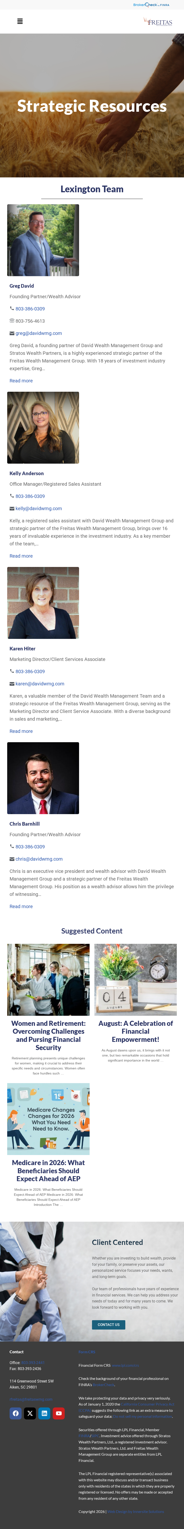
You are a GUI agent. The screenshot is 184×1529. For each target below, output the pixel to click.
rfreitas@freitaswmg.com (31, 1399)
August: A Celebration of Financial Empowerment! (135, 1031)
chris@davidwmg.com (39, 859)
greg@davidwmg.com (39, 333)
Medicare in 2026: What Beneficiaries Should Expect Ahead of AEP (48, 1170)
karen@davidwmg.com (40, 684)
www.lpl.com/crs (125, 1365)
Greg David (22, 286)
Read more (21, 381)
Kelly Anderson (27, 473)
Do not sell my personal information (142, 1416)
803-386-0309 (30, 309)
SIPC (95, 1435)
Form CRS (87, 1351)
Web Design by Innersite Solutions (135, 1511)
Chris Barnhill (25, 824)
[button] (20, 21)
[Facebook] (16, 1413)
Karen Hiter (22, 648)
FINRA (84, 1435)
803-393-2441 (33, 1362)
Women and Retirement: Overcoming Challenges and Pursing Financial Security (48, 1035)
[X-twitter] (30, 1413)
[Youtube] (59, 1413)
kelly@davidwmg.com (39, 508)
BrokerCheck (103, 1384)
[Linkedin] (44, 1413)
